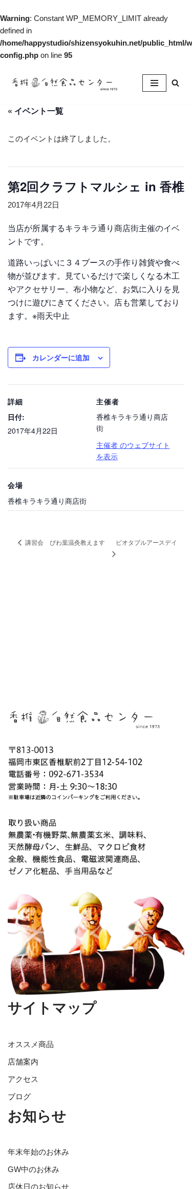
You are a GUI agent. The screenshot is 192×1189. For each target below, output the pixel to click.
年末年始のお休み (38, 1151)
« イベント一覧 (35, 110)
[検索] (175, 83)
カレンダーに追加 (61, 357)
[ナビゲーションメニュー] (154, 83)
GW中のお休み (33, 1169)
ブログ (19, 1096)
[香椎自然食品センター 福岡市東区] (64, 83)
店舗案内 (23, 1061)
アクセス (23, 1079)
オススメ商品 (31, 1044)
